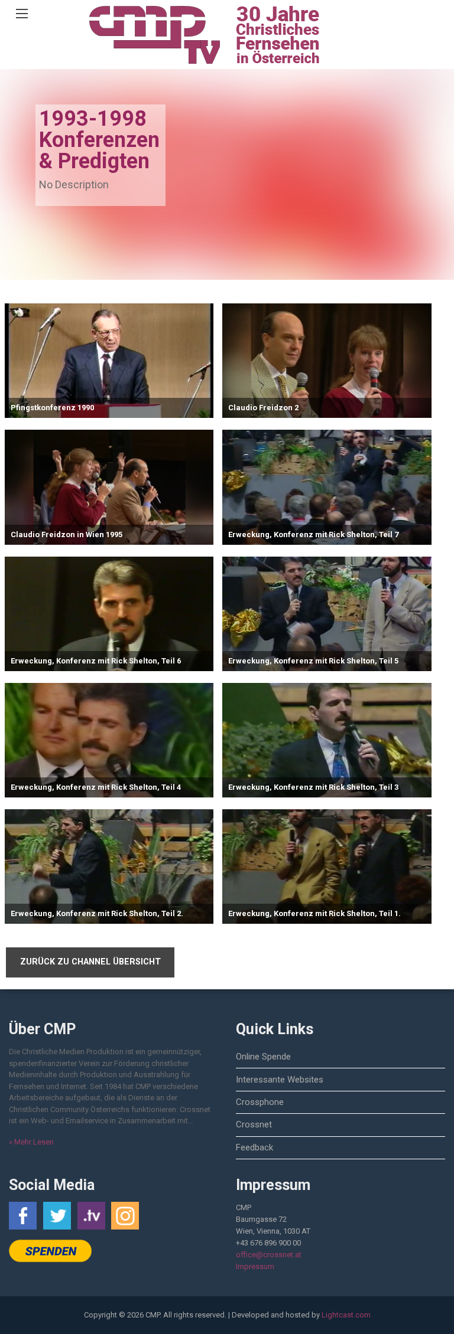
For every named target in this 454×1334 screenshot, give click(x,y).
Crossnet (254, 1124)
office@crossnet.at (268, 1254)
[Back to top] (415, 1307)
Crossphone (260, 1102)
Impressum (255, 1266)
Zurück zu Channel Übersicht (90, 962)
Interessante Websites (279, 1079)
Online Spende (263, 1056)
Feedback (254, 1147)
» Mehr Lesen (31, 1141)
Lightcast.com (346, 1314)
